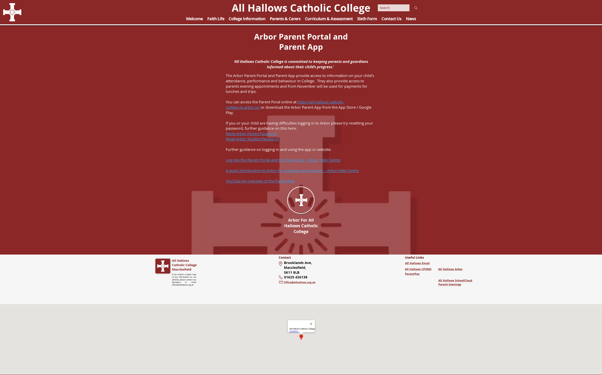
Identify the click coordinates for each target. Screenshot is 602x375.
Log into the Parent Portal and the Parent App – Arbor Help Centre (283, 159)
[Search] (415, 7)
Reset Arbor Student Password (252, 138)
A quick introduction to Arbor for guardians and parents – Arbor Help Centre (292, 170)
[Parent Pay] (301, 200)
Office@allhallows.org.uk (182, 285)
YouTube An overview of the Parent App (260, 181)
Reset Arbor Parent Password (251, 133)
